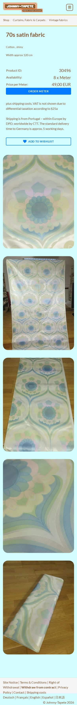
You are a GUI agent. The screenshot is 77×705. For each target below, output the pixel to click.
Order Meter (38, 91)
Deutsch (8, 697)
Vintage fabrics (58, 20)
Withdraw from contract (38, 687)
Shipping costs (36, 692)
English (35, 697)
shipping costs (22, 103)
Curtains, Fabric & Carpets (29, 20)
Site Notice (10, 682)
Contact (18, 692)
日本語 (60, 697)
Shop (6, 20)
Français (22, 697)
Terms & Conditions (33, 682)
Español (47, 697)
